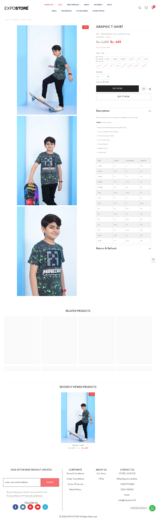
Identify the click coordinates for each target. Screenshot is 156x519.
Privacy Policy (13, 496)
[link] (144, 89)
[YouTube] (38, 507)
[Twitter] (45, 507)
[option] (78, 421)
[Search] (139, 7)
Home (7, 20)
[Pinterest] (30, 507)
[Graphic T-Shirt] (78, 417)
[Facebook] (15, 507)
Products (15, 20)
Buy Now (117, 89)
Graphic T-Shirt (78, 445)
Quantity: (99, 72)
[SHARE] (149, 89)
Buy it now (123, 97)
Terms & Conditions (33, 496)
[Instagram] (23, 507)
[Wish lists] (146, 7)
